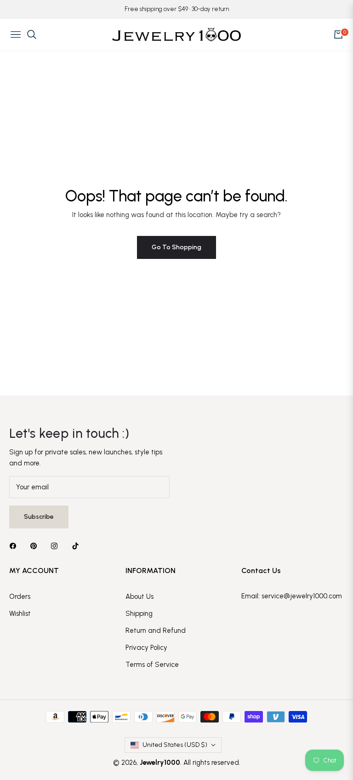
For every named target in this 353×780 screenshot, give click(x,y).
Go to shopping (176, 247)
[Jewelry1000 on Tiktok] (78, 545)
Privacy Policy (146, 647)
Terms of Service (152, 664)
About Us (139, 596)
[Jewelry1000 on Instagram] (57, 545)
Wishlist (20, 613)
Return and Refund (155, 630)
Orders (19, 596)
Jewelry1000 (160, 762)
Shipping (139, 613)
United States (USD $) (174, 745)
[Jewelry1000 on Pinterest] (36, 545)
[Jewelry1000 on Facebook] (15, 545)
